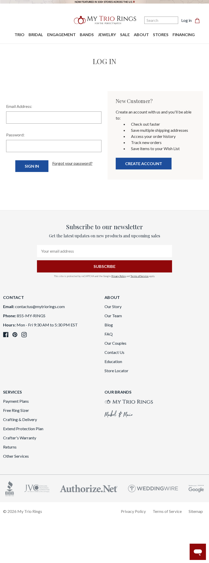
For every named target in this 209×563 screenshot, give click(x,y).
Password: (15, 134)
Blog (108, 324)
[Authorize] (88, 487)
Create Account (143, 163)
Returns (10, 446)
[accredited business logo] (9, 487)
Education (113, 361)
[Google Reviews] (196, 487)
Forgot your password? (72, 163)
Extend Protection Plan (23, 428)
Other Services (16, 456)
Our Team (113, 315)
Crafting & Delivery (20, 419)
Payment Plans (16, 401)
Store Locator (116, 370)
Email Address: (19, 106)
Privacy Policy (118, 276)
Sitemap (196, 511)
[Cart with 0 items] (199, 20)
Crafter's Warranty (19, 437)
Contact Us (114, 352)
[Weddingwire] (153, 487)
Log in (186, 20)
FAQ (108, 333)
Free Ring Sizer (16, 410)
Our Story (113, 306)
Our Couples (115, 343)
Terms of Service (139, 276)
